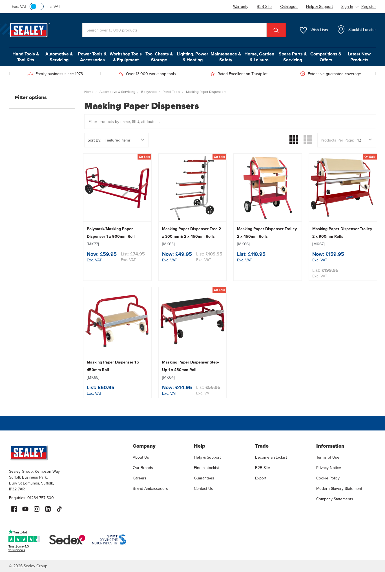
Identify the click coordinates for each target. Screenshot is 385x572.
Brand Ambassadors (150, 489)
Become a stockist (271, 457)
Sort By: (94, 140)
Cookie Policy (328, 478)
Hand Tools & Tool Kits (25, 57)
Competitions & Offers (325, 57)
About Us (141, 457)
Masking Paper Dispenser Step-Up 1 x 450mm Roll (190, 369)
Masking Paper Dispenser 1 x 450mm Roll (113, 369)
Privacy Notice (328, 468)
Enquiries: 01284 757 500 (31, 498)
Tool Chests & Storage (159, 57)
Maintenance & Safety (226, 57)
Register (368, 7)
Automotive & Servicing (59, 57)
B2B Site (262, 468)
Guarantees (204, 478)
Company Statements (334, 499)
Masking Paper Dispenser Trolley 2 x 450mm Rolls (267, 236)
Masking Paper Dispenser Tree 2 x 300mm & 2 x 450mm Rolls (191, 236)
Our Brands (143, 468)
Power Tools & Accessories (92, 57)
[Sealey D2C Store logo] (67, 452)
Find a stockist (206, 468)
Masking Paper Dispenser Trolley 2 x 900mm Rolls (342, 236)
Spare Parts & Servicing (293, 57)
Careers (140, 478)
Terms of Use (327, 457)
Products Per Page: (337, 140)
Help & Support (207, 457)
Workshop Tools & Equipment (126, 57)
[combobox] (184, 30)
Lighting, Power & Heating (192, 57)
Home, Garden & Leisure (259, 57)
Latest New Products (359, 57)
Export (260, 478)
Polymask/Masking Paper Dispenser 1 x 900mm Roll (111, 236)
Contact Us (203, 489)
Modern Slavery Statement (339, 489)
